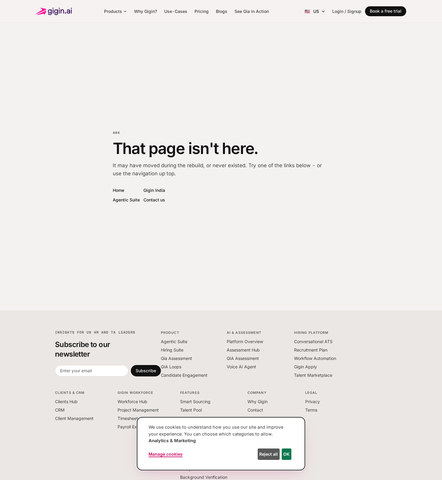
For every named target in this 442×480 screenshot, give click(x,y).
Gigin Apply (305, 366)
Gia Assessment (176, 358)
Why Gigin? (145, 11)
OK (286, 454)
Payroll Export (131, 426)
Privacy (312, 401)
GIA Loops (171, 366)
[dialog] (221, 443)
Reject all (268, 454)
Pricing (202, 11)
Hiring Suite (172, 349)
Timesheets (129, 418)
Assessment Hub (243, 349)
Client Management (74, 418)
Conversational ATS (313, 341)
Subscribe (146, 370)
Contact (255, 409)
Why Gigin (257, 401)
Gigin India (154, 190)
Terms (311, 409)
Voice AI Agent (241, 366)
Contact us (154, 199)
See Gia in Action (252, 11)
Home (118, 190)
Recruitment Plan (310, 349)
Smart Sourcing (195, 401)
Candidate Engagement (184, 375)
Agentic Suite (126, 199)
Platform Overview (245, 341)
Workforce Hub (132, 401)
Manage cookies (166, 454)
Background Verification (203, 477)
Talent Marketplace (313, 375)
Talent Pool (191, 409)
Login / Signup (346, 11)
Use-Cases (175, 11)
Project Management (138, 409)
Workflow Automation (315, 358)
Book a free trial (385, 11)
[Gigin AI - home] (54, 11)
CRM (60, 409)
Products (113, 11)
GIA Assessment (243, 358)
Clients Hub (66, 401)
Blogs (221, 11)
